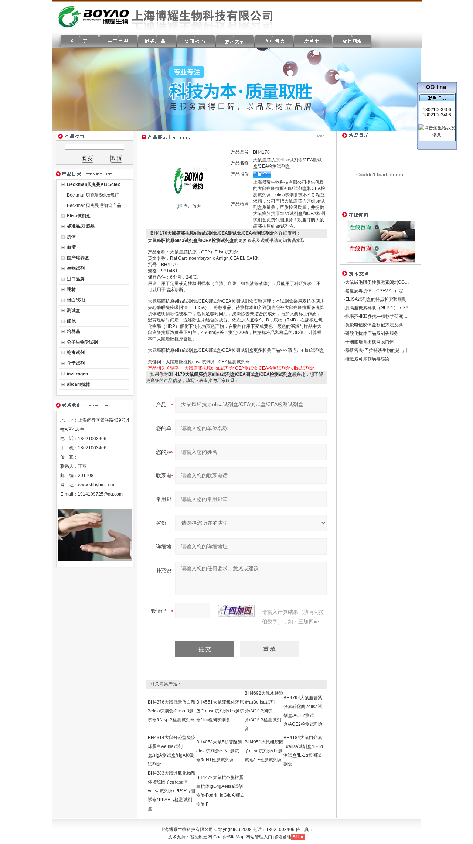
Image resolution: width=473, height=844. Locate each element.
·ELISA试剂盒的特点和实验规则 (375, 299)
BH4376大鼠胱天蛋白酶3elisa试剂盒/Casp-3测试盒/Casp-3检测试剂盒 (171, 711)
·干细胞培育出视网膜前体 (369, 341)
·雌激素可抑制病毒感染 (366, 358)
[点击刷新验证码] (236, 611)
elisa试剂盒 (302, 368)
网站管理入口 (259, 837)
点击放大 (191, 206)
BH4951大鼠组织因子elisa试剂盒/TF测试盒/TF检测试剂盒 (264, 750)
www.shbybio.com (96, 484)
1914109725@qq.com (100, 494)
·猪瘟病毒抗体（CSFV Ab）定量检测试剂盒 (387, 290)
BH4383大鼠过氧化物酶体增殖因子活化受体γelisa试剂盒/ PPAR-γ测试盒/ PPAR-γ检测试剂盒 (171, 790)
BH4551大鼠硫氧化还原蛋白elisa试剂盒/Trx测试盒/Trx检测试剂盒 (220, 711)
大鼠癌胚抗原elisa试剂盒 (209, 368)
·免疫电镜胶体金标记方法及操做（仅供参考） (389, 324)
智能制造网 (201, 837)
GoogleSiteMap (229, 837)
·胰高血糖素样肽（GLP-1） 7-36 (376, 307)
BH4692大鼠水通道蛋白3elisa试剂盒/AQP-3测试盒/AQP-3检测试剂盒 (264, 711)
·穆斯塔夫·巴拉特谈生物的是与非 (376, 350)
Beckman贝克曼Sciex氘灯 (93, 195)
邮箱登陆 (282, 837)
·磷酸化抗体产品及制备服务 (371, 333)
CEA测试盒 (246, 368)
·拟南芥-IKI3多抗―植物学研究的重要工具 (384, 316)
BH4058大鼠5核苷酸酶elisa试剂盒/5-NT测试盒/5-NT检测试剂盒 (219, 750)
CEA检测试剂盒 (274, 368)
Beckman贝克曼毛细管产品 (94, 205)
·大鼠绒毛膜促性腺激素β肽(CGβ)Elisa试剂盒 (388, 282)
